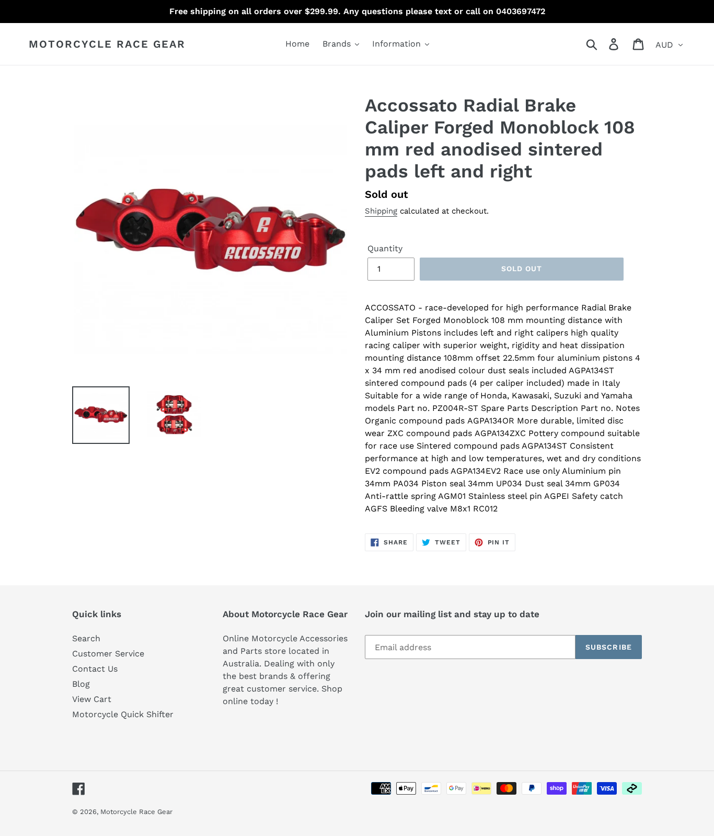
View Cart (91, 699)
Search (86, 638)
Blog (81, 684)
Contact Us (95, 669)
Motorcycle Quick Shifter (123, 714)
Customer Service (108, 654)
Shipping (381, 211)
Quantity (384, 248)
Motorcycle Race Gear (107, 44)
